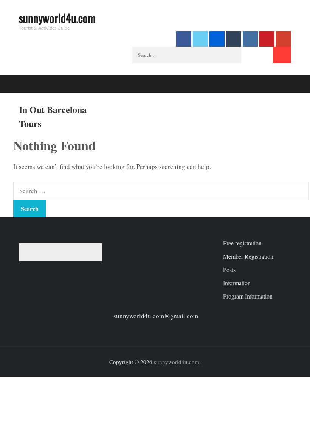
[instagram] (250, 39)
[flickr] (217, 39)
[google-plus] (283, 39)
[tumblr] (233, 39)
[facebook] (183, 39)
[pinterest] (266, 39)
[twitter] (200, 39)
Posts (229, 270)
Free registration (242, 243)
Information (237, 283)
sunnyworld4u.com (57, 18)
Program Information (248, 296)
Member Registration (248, 256)
